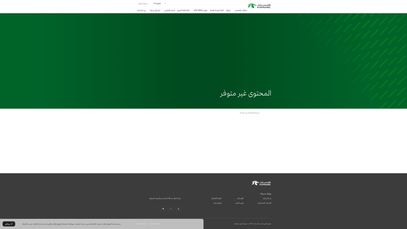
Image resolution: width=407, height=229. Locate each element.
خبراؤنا (228, 10)
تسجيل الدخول (142, 3)
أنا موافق (9, 224)
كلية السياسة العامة (217, 10)
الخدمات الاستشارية (264, 203)
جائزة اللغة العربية (183, 10)
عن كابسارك (267, 198)
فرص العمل (239, 203)
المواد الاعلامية (216, 198)
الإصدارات (240, 198)
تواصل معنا (217, 203)
